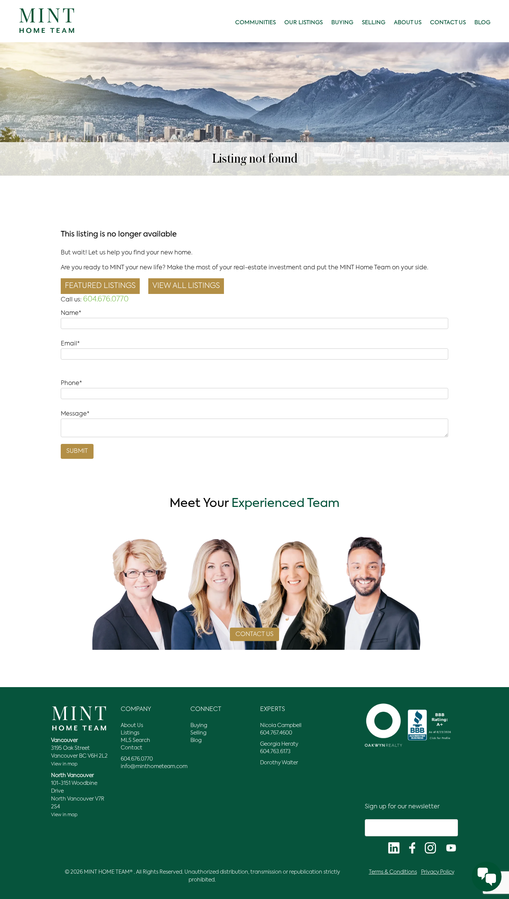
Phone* (71, 383)
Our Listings (303, 22)
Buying (342, 22)
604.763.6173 (275, 751)
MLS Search (135, 740)
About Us (407, 22)
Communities (255, 22)
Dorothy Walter (279, 762)
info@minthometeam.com (154, 766)
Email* (70, 344)
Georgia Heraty (279, 744)
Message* (75, 414)
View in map (64, 764)
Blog (482, 22)
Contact (131, 748)
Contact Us (448, 22)
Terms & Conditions (393, 872)
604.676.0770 (106, 299)
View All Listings (186, 286)
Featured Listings (100, 286)
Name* (71, 313)
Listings (130, 733)
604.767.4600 (276, 733)
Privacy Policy (437, 872)
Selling (373, 22)
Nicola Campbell (280, 725)
